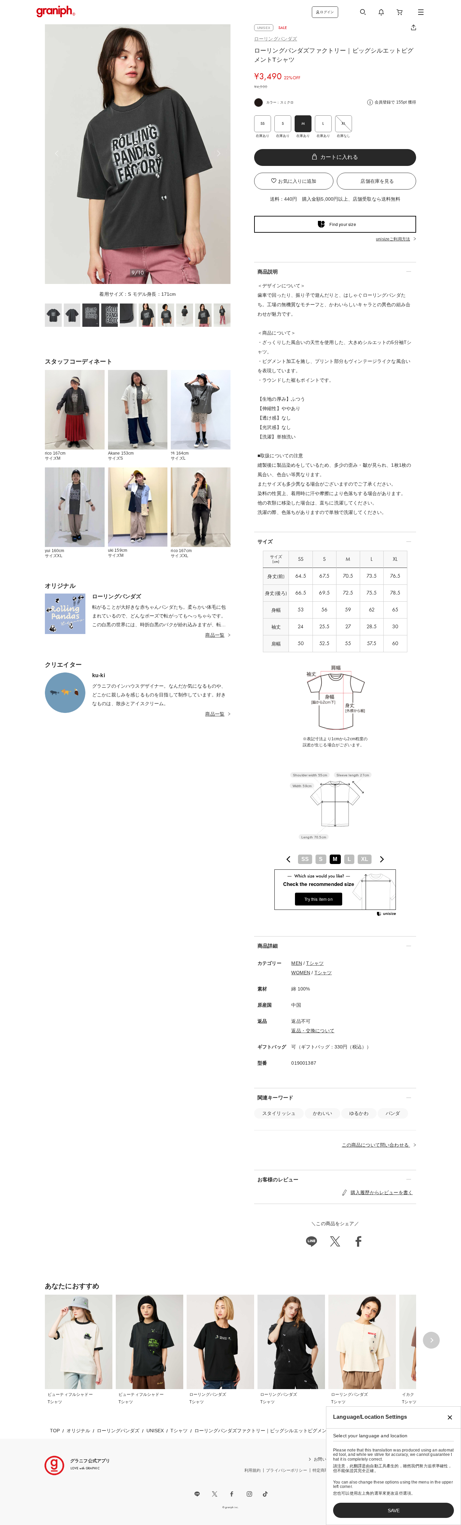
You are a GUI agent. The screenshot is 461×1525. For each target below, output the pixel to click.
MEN (296, 963)
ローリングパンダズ (275, 38)
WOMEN (300, 972)
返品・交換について (312, 1030)
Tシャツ (315, 963)
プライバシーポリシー (286, 1470)
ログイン (327, 12)
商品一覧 (214, 635)
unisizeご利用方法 (393, 239)
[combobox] (335, 859)
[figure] (288, 859)
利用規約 (252, 1470)
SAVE (394, 1510)
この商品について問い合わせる (376, 1145)
